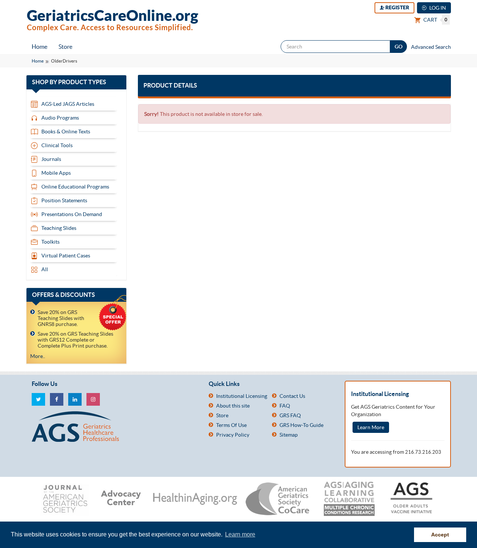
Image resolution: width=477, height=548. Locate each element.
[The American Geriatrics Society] (115, 426)
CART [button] (434, 20)
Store (65, 46)
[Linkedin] (75, 399)
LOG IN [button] (437, 8)
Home (39, 46)
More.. (37, 356)
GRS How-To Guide (301, 425)
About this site (233, 406)
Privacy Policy (232, 435)
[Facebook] (56, 399)
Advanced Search (431, 47)
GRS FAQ (290, 415)
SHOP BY (76, 82)
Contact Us (292, 396)
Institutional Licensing (241, 396)
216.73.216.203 (423, 452)
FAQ (284, 406)
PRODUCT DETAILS (170, 85)
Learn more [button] (240, 534)
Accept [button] (440, 535)
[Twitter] (38, 399)
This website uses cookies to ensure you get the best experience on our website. (117, 534)
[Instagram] (93, 399)
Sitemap (288, 435)
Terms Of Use (231, 425)
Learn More (370, 427)
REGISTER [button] (396, 7)
